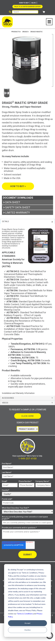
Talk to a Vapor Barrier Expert (27, 6)
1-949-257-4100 (27, 458)
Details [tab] (5, 221)
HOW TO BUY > (18, 186)
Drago (25, 32)
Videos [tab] (5, 403)
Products (15, 32)
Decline (28, 630)
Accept (27, 623)
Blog (33, 3)
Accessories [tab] (8, 398)
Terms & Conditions (25, 613)
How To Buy (24, 3)
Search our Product (27, 422)
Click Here (27, 416)
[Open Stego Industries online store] (44, 12)
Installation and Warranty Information (18, 393)
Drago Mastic (36, 32)
